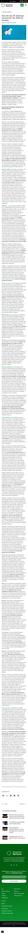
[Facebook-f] (16, 865)
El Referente (17, 111)
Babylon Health (6, 169)
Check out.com (6, 283)
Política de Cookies (7, 910)
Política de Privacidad (7, 913)
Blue (3, 244)
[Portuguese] (24, 1)
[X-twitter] (14, 865)
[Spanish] (26, 1)
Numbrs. (4, 600)
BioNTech (4, 205)
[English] (20, 1)
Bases (3, 903)
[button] (1, 1)
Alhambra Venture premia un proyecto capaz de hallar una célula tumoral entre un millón (16, 816)
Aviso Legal (5, 908)
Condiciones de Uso (7, 906)
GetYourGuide (5, 417)
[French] (22, 1)
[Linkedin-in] (11, 865)
